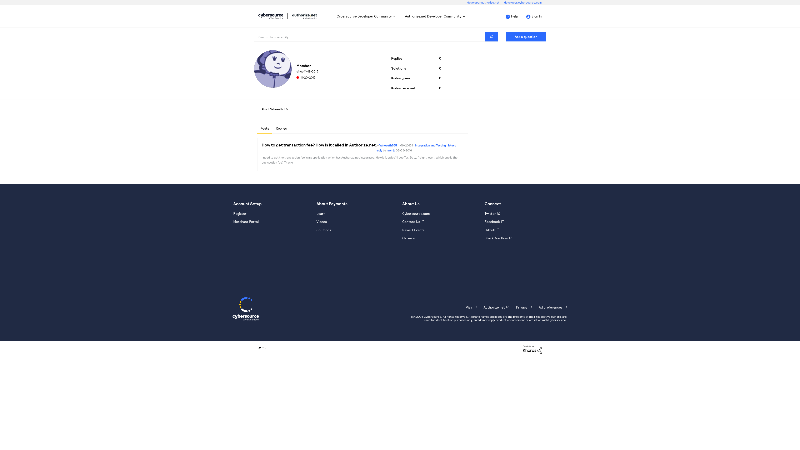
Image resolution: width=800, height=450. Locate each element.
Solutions (323, 230)
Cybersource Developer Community (270, 16)
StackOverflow (496, 238)
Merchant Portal (246, 222)
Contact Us (411, 222)
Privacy (522, 307)
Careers (408, 238)
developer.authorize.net (483, 2)
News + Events (413, 230)
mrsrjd (391, 150)
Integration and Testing (430, 145)
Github (490, 230)
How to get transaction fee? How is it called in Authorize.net (319, 144)
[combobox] (376, 37)
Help (514, 16)
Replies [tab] (281, 128)
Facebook (492, 222)
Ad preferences (550, 307)
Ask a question (526, 37)
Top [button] (264, 348)
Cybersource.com (416, 213)
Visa (469, 307)
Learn (320, 213)
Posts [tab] (264, 128)
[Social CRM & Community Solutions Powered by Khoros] (532, 349)
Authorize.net (494, 307)
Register (239, 213)
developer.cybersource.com (523, 2)
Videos (321, 222)
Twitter (490, 213)
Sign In (536, 16)
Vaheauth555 (388, 145)
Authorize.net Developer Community (433, 16)
